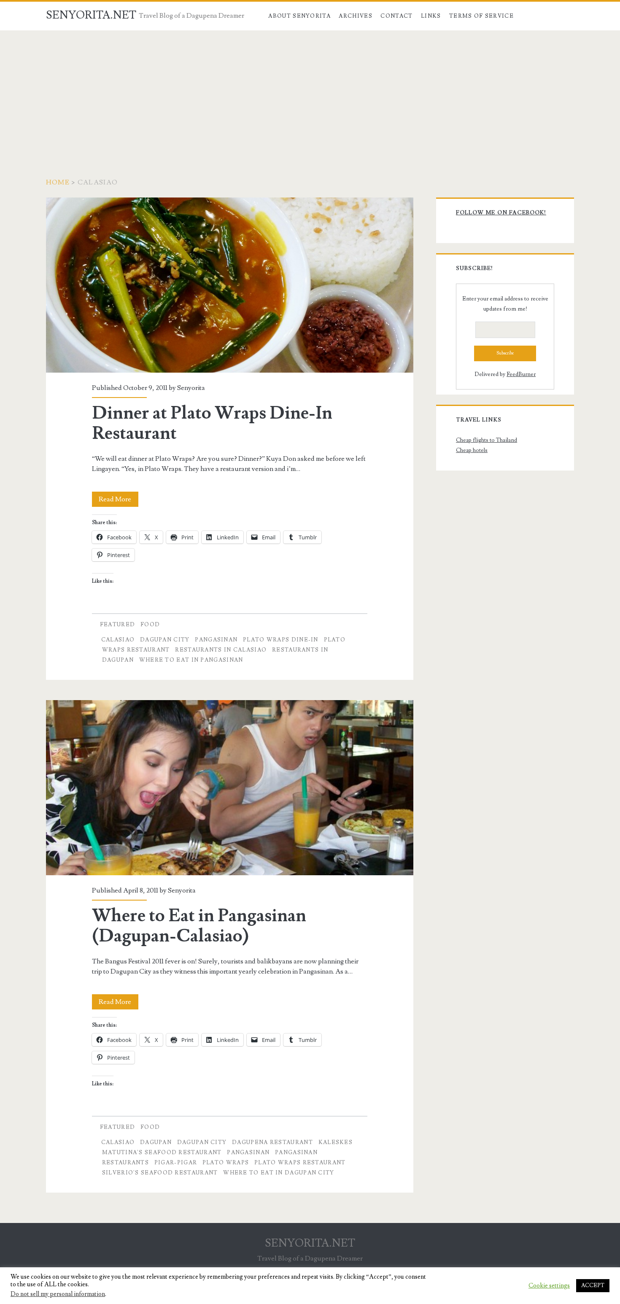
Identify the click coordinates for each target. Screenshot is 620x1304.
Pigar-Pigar (175, 1162)
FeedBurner (521, 374)
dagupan (156, 1142)
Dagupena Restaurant (272, 1142)
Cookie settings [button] (549, 1286)
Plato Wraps (225, 1162)
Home (58, 182)
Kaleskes (335, 1142)
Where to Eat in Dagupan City (278, 1172)
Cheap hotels (472, 450)
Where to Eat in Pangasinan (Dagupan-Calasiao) (229, 787)
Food (150, 624)
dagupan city (165, 639)
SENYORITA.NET (91, 15)
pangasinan (216, 639)
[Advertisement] (310, 94)
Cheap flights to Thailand (486, 440)
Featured (117, 624)
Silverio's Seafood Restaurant (160, 1172)
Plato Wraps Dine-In (280, 639)
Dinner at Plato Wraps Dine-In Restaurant (229, 285)
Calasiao (118, 639)
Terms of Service (481, 16)
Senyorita (191, 388)
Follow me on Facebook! (501, 212)
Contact (396, 16)
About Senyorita (299, 16)
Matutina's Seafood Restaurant (162, 1152)
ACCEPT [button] (592, 1285)
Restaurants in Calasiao (221, 650)
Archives (355, 16)
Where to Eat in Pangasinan (191, 660)
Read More (118, 501)
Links (431, 16)
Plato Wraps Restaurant (300, 1162)
